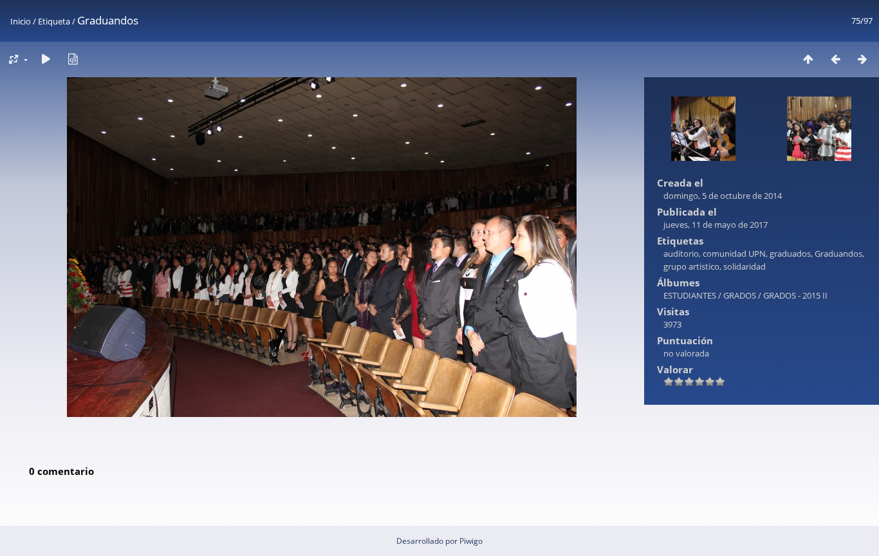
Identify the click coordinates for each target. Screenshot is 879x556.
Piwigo (471, 540)
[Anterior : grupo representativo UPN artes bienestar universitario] (835, 58)
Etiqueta (54, 21)
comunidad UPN (734, 253)
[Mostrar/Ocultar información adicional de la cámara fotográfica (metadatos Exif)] (72, 58)
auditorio (681, 253)
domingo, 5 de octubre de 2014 (722, 195)
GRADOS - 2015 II (795, 295)
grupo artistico (691, 266)
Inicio (20, 21)
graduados (790, 253)
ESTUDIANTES (689, 295)
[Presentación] (45, 58)
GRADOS (739, 295)
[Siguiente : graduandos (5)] (862, 58)
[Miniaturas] (808, 58)
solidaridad (744, 266)
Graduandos (838, 253)
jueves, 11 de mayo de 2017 (715, 224)
